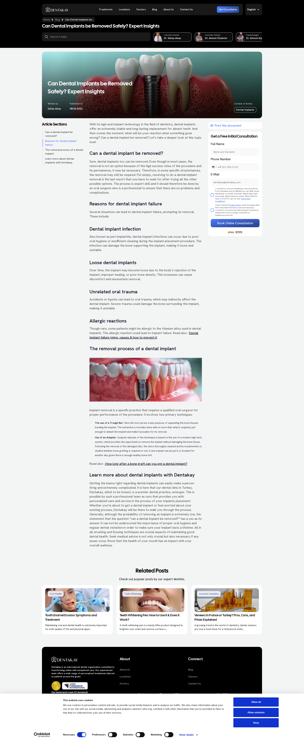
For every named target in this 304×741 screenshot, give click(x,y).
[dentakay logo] (57, 9)
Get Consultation (228, 9)
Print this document (228, 125)
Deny (256, 722)
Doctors (141, 9)
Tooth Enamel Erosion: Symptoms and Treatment (71, 617)
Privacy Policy (235, 205)
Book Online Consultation (235, 223)
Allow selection (256, 712)
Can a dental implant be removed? (59, 134)
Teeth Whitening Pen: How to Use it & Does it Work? (150, 617)
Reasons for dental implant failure (60, 142)
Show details (186, 734)
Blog (154, 9)
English (251, 9)
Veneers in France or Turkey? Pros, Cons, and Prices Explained (224, 617)
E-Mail (215, 174)
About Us (168, 9)
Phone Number (221, 159)
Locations (124, 9)
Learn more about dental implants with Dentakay (59, 160)
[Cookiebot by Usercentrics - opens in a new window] (42, 734)
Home (46, 19)
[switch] (112, 734)
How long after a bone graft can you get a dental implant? (146, 464)
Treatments (106, 9)
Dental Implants (245, 109)
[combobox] (216, 167)
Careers (193, 676)
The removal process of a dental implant (64, 151)
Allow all (256, 702)
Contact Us (186, 9)
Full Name (217, 144)
